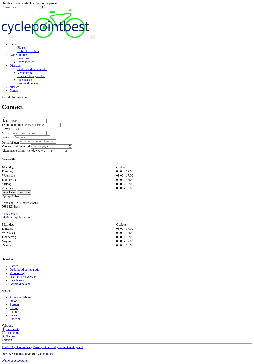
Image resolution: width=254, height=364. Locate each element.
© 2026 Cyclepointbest (16, 347)
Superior (15, 318)
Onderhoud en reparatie (32, 69)
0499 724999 (10, 213)
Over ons (23, 58)
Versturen (24, 192)
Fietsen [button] (14, 44)
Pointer (14, 311)
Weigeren (7, 360)
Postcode (7, 137)
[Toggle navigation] (92, 37)
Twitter (10, 336)
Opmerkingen (10, 142)
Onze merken (25, 62)
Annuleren (9, 192)
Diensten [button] (15, 65)
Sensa (13, 315)
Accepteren (21, 360)
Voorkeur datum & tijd (16, 146)
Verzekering (25, 72)
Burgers (14, 304)
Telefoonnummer (12, 124)
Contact (14, 90)
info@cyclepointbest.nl (16, 217)
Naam (5, 120)
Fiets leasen (24, 79)
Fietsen (21, 47)
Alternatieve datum (13, 150)
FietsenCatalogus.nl (70, 347)
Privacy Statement (44, 347)
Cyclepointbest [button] (19, 54)
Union (13, 301)
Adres (5, 133)
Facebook (12, 329)
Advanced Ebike (20, 297)
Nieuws (14, 87)
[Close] (3, 117)
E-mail (6, 129)
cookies (48, 353)
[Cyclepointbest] (46, 37)
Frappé (14, 308)
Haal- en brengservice (31, 76)
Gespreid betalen (27, 83)
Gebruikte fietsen (28, 51)
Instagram (12, 332)
